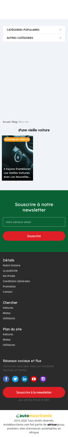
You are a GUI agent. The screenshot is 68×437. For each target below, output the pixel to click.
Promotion (9, 286)
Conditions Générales (16, 281)
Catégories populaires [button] (23, 29)
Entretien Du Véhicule (17, 139)
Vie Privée (9, 276)
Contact (7, 291)
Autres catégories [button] (20, 38)
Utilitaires (9, 318)
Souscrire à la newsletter (34, 392)
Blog (14, 121)
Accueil (6, 121)
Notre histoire (11, 265)
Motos (7, 313)
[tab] (34, 30)
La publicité (10, 270)
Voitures (8, 307)
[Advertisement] (34, 79)
